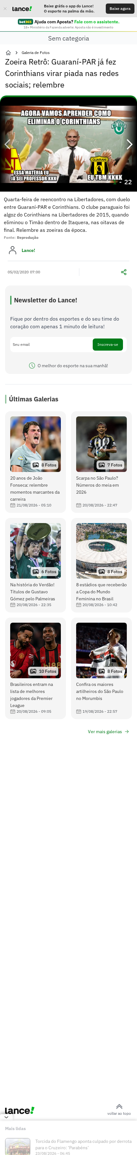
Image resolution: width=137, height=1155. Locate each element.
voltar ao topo (119, 1113)
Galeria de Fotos (36, 52)
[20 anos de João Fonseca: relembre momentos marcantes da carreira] (35, 462)
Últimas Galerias (33, 399)
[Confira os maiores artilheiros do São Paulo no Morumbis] (101, 668)
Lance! (28, 250)
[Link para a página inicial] (8, 52)
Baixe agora (120, 8)
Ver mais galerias (105, 731)
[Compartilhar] (123, 272)
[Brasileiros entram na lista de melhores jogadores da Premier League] (35, 668)
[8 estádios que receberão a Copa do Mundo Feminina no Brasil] (101, 565)
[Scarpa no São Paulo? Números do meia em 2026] (101, 462)
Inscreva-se (107, 344)
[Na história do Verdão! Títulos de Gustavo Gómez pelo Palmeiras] (35, 565)
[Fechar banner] (5, 8)
